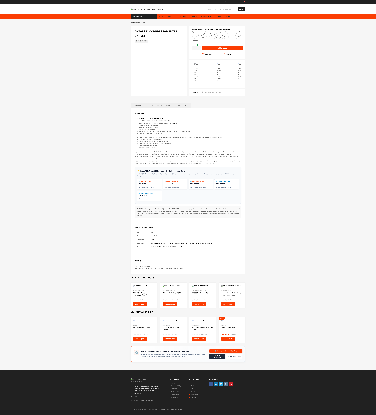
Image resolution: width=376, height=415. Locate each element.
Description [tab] (139, 106)
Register (238, 2)
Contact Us (174, 397)
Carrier (193, 386)
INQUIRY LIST (159, 2)
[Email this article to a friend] (220, 92)
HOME (161, 16)
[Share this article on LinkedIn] (216, 92)
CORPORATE (170, 16)
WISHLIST (142, 2)
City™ (152, 243)
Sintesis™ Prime (201, 243)
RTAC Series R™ (159, 243)
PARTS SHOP (137, 16)
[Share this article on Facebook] (202, 92)
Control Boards (226, 290)
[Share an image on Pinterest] (213, 92)
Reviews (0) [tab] (182, 106)
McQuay (193, 397)
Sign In (233, 2)
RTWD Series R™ (191, 243)
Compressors (167, 247)
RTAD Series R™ (170, 243)
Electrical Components (169, 290)
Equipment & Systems (178, 386)
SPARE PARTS (204, 16)
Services (174, 389)
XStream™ (210, 243)
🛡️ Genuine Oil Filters (234, 356)
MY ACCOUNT (133, 2)
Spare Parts (175, 391)
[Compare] (154, 324)
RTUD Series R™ (180, 243)
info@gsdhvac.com (140, 397)
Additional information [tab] (161, 106)
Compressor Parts (156, 247)
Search (241, 9)
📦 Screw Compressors (217, 356)
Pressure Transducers (140, 290)
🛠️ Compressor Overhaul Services (226, 351)
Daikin (193, 391)
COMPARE (150, 2)
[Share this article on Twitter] (205, 92)
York (192, 389)
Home (132, 22)
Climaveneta (195, 394)
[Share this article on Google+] (209, 92)
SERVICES (218, 16)
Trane (152, 239)
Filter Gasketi (173, 123)
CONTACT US (230, 16)
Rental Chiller (175, 394)
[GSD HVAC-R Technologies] (147, 9)
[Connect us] (211, 384)
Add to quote (223, 48)
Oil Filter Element (176, 247)
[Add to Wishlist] (154, 320)
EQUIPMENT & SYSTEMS (187, 16)
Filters (137, 22)
